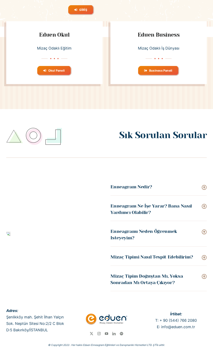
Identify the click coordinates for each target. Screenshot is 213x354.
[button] (158, 187)
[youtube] (106, 333)
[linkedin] (114, 333)
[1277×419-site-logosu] (106, 314)
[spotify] (121, 333)
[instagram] (99, 333)
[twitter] (91, 333)
